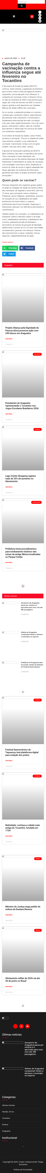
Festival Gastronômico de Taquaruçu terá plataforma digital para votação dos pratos (21, 752)
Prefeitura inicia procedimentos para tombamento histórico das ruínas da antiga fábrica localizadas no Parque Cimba (22, 553)
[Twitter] (39, 15)
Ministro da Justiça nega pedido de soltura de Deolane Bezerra (22, 908)
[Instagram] (39, 18)
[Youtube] (39, 21)
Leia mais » (9, 339)
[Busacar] (22, 6)
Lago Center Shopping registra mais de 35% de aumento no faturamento (20, 479)
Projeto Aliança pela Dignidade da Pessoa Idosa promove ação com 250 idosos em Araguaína (22, 330)
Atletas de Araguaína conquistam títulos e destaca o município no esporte (32, 634)
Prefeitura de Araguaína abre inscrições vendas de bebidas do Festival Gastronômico (32, 664)
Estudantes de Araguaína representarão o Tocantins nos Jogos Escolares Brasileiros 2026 (22, 406)
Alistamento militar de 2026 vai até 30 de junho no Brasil (22, 979)
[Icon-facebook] (39, 12)
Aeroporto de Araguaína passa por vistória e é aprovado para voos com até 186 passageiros (31, 606)
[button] (32, 16)
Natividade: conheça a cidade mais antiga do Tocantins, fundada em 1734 (22, 828)
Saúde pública (7, 242)
